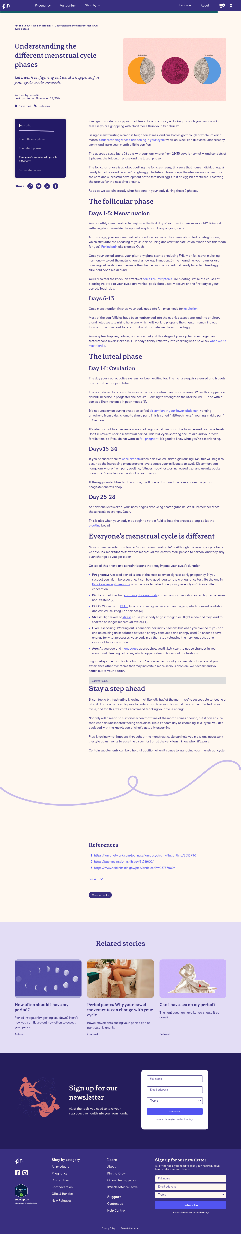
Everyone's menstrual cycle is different (38, 159)
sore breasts (131, 459)
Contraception (62, 1187)
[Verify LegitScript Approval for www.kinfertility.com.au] (21, 1190)
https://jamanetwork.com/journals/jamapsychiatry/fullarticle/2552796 (145, 855)
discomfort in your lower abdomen (174, 410)
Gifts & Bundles (62, 1194)
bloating (95, 525)
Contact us (115, 1203)
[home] (6, 5)
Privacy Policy (108, 1228)
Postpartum (67, 5)
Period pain (109, 246)
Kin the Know (116, 1173)
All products (60, 1166)
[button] (92, 5)
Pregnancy (43, 5)
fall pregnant (149, 439)
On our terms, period (122, 1180)
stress (126, 617)
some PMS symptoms (157, 279)
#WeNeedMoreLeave (122, 1187)
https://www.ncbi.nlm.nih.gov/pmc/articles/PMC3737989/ (134, 868)
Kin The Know (22, 25)
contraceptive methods (140, 595)
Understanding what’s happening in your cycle (132, 140)
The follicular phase (32, 139)
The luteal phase (30, 148)
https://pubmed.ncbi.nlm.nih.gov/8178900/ (123, 861)
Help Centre (116, 1210)
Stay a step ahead (30, 170)
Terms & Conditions (130, 1228)
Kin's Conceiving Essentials (111, 584)
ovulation (191, 308)
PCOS (124, 606)
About (205, 5)
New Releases (61, 1200)
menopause (130, 648)
